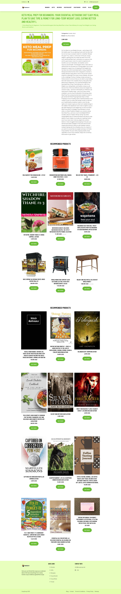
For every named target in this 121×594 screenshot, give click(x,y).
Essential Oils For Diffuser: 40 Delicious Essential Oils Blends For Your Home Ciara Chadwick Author (60, 540)
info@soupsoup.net (93, 2)
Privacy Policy (89, 591)
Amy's (74, 33)
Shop (95, 7)
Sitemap (97, 591)
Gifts (53, 7)
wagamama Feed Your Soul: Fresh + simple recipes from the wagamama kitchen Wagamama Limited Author (87, 227)
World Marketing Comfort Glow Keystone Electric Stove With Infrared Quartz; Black (60, 281)
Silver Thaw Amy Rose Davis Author (60, 414)
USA (87, 2)
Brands (53, 567)
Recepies (59, 7)
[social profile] (28, 2)
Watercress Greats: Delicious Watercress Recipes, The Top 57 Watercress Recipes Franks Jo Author (60, 230)
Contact (72, 591)
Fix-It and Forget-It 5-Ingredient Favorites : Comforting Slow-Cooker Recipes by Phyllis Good (33, 535)
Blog (89, 7)
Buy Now (66, 44)
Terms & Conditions (80, 591)
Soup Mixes (77, 7)
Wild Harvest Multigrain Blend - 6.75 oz (34, 175)
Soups (84, 7)
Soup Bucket (68, 7)
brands (47, 7)
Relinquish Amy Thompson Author (87, 352)
